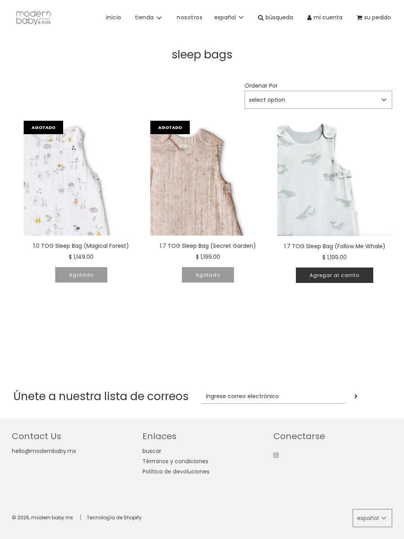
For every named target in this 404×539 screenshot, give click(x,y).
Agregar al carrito (334, 275)
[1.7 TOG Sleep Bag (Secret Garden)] (207, 178)
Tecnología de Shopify (114, 517)
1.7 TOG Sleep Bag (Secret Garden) (208, 246)
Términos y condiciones (175, 461)
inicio (114, 17)
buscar (151, 451)
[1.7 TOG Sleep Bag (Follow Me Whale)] (334, 178)
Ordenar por (261, 86)
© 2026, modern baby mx (42, 517)
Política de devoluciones (175, 471)
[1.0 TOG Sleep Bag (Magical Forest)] (81, 178)
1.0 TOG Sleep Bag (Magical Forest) (81, 246)
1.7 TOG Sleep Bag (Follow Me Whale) (334, 246)
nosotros (189, 17)
